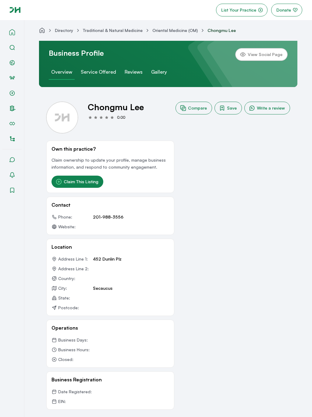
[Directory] (12, 138)
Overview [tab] (61, 72)
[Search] (12, 47)
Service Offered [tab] (98, 72)
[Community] (12, 62)
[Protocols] (12, 123)
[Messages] (12, 159)
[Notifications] (12, 175)
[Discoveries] (12, 93)
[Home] (12, 32)
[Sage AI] (12, 78)
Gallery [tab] (159, 72)
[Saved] (12, 190)
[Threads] (12, 108)
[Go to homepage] (15, 10)
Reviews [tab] (134, 72)
